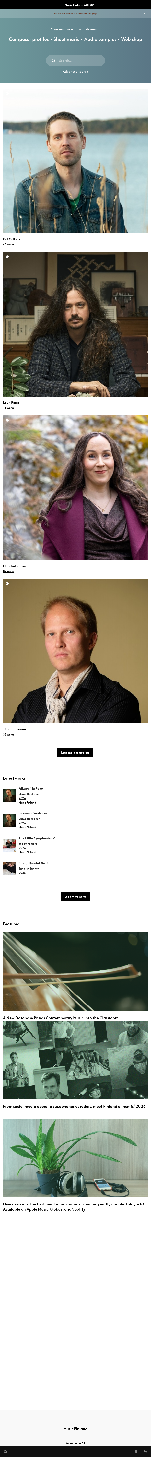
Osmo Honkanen (29, 794)
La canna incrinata (33, 813)
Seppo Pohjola (28, 843)
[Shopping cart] (136, 1451)
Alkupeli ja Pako (31, 788)
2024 (22, 798)
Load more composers (75, 752)
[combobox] (75, 60)
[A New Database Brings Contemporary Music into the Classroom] (75, 971)
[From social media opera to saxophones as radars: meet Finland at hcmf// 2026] (75, 1060)
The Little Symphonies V (37, 838)
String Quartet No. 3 (34, 863)
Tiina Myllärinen (29, 868)
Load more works (75, 896)
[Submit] (53, 60)
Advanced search (75, 72)
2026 (22, 823)
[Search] (5, 1451)
